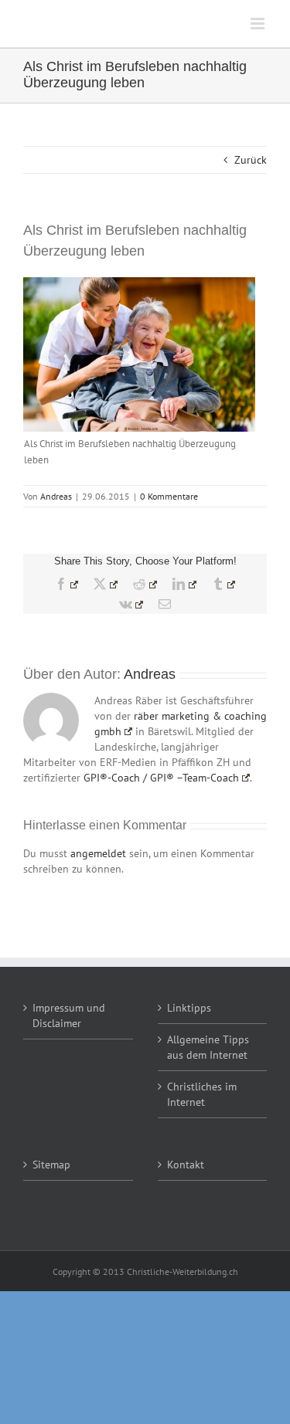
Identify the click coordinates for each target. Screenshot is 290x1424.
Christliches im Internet (202, 1094)
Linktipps (189, 1008)
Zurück (250, 160)
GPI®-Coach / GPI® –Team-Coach (161, 778)
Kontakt (185, 1164)
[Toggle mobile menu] (259, 23)
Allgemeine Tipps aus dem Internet (208, 1047)
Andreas (56, 496)
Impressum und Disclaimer (68, 1015)
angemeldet (98, 853)
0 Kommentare (169, 496)
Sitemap (51, 1164)
